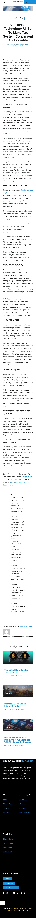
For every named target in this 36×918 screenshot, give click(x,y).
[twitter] (7, 893)
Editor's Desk (19, 46)
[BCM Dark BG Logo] (18, 761)
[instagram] (10, 893)
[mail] (24, 893)
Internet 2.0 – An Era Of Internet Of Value (15, 705)
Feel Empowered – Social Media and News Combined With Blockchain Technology (17, 739)
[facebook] (3, 893)
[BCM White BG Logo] (18, 2)
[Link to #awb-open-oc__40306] (4, 1)
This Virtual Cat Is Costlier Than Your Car (16, 671)
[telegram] (21, 893)
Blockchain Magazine (18, 908)
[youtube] (14, 893)
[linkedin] (17, 893)
